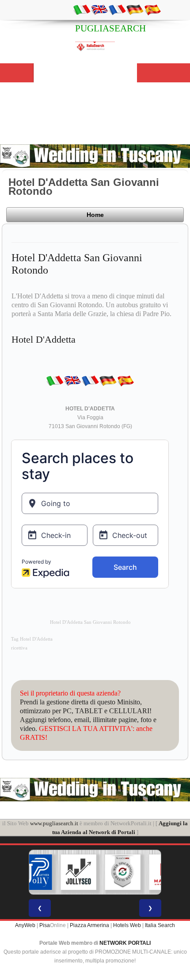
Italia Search (160, 925)
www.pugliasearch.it (54, 823)
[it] (82, 9)
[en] (99, 9)
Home (95, 214)
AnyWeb (25, 925)
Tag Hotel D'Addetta (32, 639)
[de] (135, 9)
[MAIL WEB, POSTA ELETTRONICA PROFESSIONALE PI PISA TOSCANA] (153, 872)
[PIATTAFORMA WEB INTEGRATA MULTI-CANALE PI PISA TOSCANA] (109, 872)
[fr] (117, 9)
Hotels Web (127, 925)
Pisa (44, 925)
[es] (152, 9)
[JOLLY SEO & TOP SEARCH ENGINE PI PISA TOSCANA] (65, 872)
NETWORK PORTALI (125, 943)
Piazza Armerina (89, 925)
